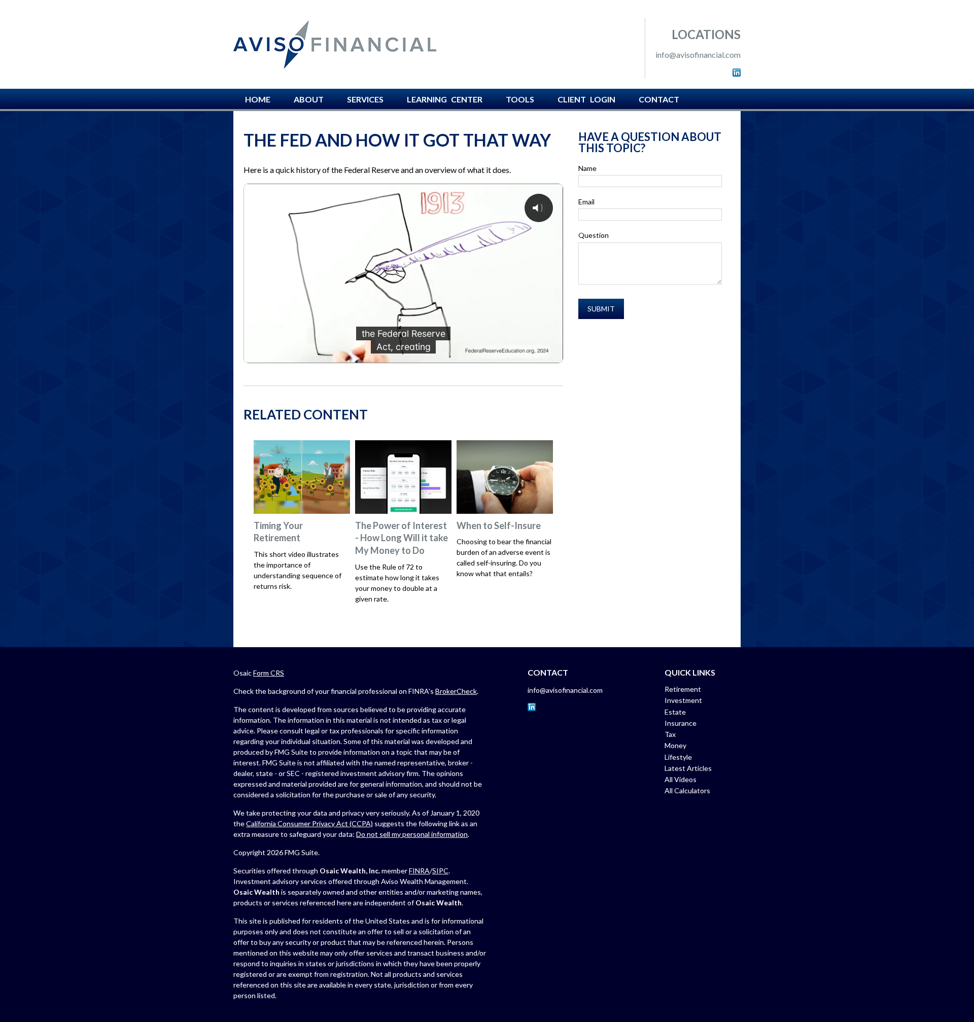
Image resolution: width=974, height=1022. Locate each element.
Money (675, 745)
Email (586, 201)
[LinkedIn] (737, 73)
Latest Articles (688, 768)
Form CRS (268, 672)
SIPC (440, 870)
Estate (675, 712)
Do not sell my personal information (412, 834)
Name (587, 168)
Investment (683, 700)
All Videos (681, 779)
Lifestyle (678, 757)
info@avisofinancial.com (698, 54)
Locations (706, 34)
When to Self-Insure (499, 525)
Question (593, 235)
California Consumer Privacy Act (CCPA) (309, 823)
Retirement (683, 689)
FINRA (419, 870)
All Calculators (687, 790)
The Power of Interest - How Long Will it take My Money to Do (401, 538)
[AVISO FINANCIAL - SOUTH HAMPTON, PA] (334, 44)
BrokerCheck (456, 691)
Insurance (681, 723)
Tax (670, 734)
